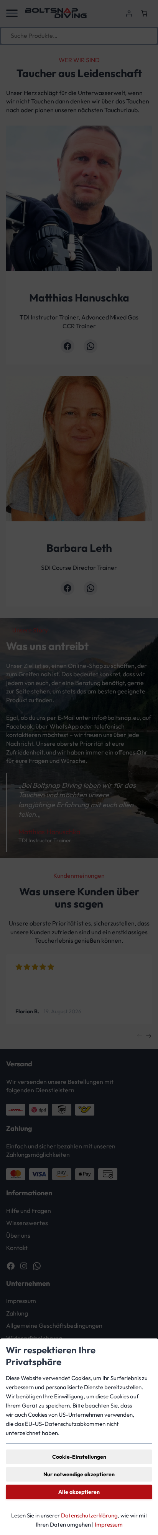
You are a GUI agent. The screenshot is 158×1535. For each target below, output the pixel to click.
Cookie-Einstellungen (79, 1456)
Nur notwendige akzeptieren (79, 1474)
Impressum (109, 1524)
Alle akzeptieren (79, 1491)
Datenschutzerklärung (89, 1515)
